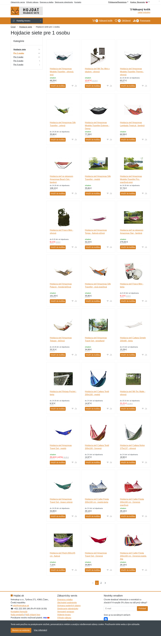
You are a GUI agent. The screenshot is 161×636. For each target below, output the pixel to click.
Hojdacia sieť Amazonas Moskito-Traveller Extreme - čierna (97, 125)
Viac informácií (40, 630)
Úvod (13, 27)
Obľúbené (125, 21)
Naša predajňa (17, 615)
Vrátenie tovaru (64, 615)
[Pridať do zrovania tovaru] (75, 85)
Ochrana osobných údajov (69, 606)
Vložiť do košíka (58, 86)
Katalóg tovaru (23, 21)
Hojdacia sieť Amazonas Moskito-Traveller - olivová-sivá (62, 72)
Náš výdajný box (32, 615)
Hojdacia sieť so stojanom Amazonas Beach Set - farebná (61, 179)
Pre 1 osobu (18, 53)
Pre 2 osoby (18, 57)
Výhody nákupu (32, 2)
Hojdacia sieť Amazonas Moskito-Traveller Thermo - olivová (132, 72)
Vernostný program (65, 612)
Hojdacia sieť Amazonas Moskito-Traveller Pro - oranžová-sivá (131, 179)
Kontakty (77, 2)
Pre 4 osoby (18, 64)
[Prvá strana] (92, 583)
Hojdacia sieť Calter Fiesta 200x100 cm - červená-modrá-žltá (133, 556)
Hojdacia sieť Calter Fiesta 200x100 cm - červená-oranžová (132, 502)
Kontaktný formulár (19, 612)
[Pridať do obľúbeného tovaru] (72, 85)
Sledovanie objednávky (64, 2)
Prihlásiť (142, 608)
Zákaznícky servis (18, 2)
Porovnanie (143, 21)
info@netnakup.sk (21, 606)
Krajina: (137, 2)
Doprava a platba (46, 2)
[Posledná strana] (104, 583)
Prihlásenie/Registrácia (117, 2)
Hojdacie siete (25, 27)
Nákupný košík (104, 21)
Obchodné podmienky (67, 603)
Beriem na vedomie (21, 630)
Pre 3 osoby (18, 61)
